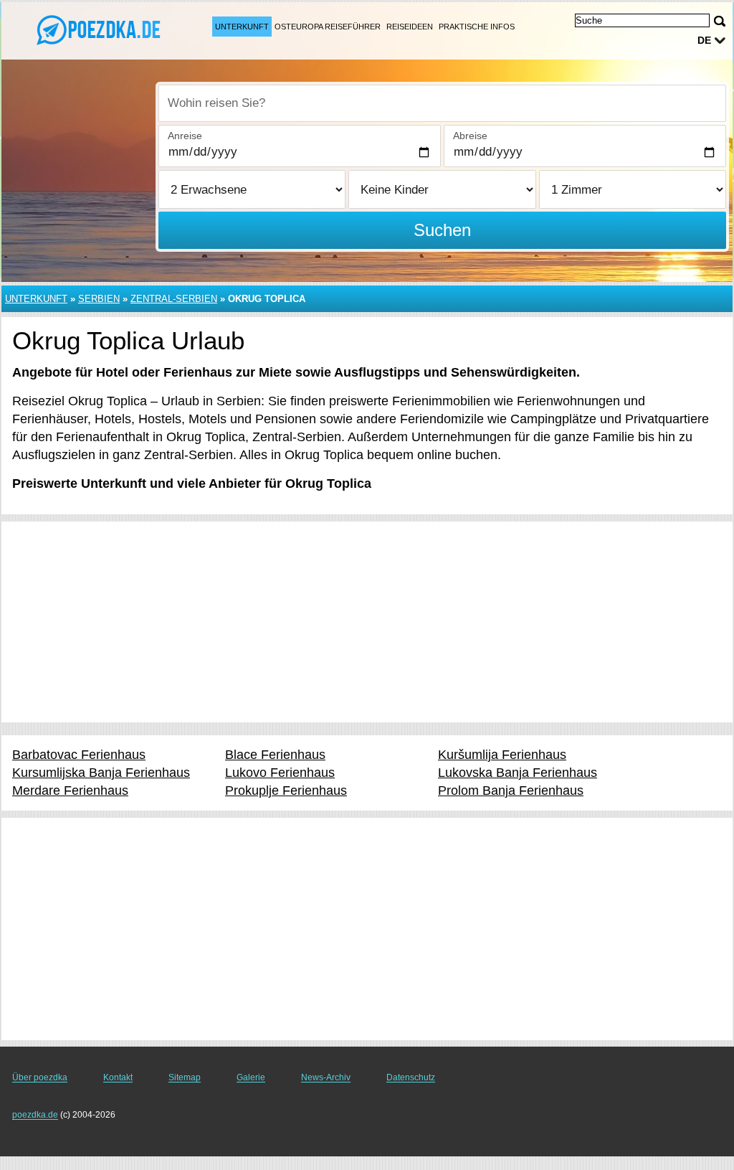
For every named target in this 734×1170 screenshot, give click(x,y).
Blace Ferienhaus (275, 754)
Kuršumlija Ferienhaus (502, 754)
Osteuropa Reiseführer (328, 26)
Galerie (251, 1077)
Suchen (442, 230)
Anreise (185, 135)
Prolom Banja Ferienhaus (510, 790)
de (704, 40)
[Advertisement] (367, 622)
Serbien (99, 298)
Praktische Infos (477, 26)
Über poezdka (39, 1077)
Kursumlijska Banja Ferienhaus (101, 772)
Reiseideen (409, 26)
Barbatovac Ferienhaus (79, 754)
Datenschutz (410, 1077)
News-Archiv (326, 1077)
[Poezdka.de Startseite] (100, 29)
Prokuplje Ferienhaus (286, 790)
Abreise (470, 135)
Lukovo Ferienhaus (280, 772)
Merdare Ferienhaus (70, 790)
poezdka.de (35, 1115)
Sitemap (184, 1077)
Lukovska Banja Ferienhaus (517, 772)
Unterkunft (242, 26)
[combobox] (442, 103)
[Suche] (719, 21)
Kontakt (118, 1077)
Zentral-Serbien (173, 298)
